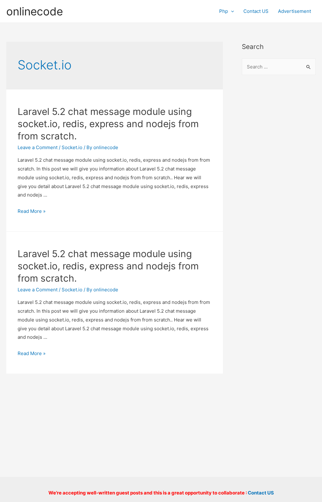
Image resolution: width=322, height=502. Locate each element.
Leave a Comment (38, 147)
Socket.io (72, 147)
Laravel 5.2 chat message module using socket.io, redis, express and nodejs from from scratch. (108, 124)
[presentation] (231, 11)
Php (223, 11)
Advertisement (294, 11)
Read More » (32, 211)
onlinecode (34, 11)
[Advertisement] (279, 182)
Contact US (256, 11)
